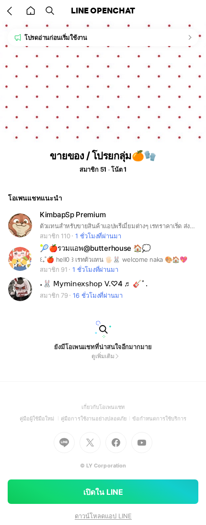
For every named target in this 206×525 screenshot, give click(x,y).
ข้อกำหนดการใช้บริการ (159, 418)
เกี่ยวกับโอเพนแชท (103, 407)
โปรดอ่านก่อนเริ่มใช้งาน (55, 37)
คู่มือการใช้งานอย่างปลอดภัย (96, 418)
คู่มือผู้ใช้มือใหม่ (40, 418)
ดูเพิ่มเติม (103, 356)
